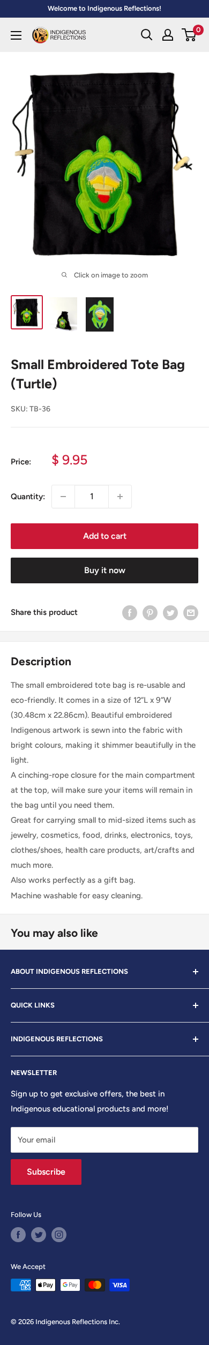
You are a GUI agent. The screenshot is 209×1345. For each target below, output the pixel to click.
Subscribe (46, 1172)
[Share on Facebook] (129, 612)
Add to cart (104, 536)
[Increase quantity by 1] (120, 496)
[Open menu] (16, 35)
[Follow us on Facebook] (18, 1234)
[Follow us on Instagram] (58, 1234)
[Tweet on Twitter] (170, 612)
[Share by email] (190, 612)
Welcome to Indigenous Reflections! (104, 8)
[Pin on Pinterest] (150, 612)
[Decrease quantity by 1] (63, 496)
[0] (189, 34)
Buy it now (104, 570)
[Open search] (147, 35)
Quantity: (28, 496)
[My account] (167, 35)
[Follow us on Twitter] (38, 1234)
